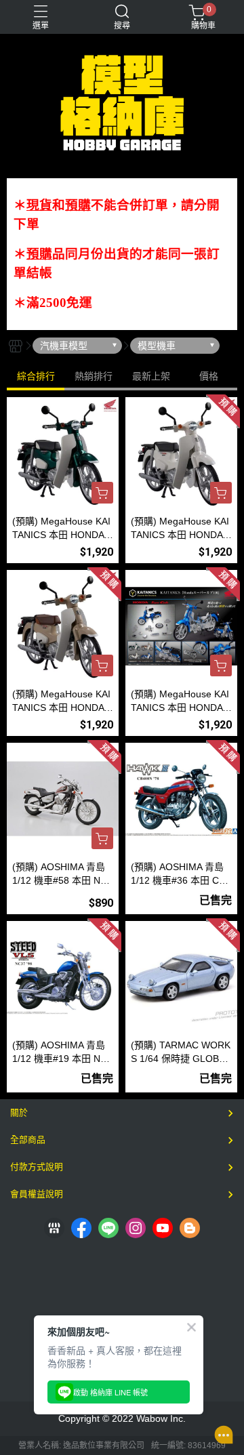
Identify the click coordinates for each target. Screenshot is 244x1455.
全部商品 (27, 1139)
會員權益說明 (36, 1194)
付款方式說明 (36, 1167)
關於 (19, 1112)
